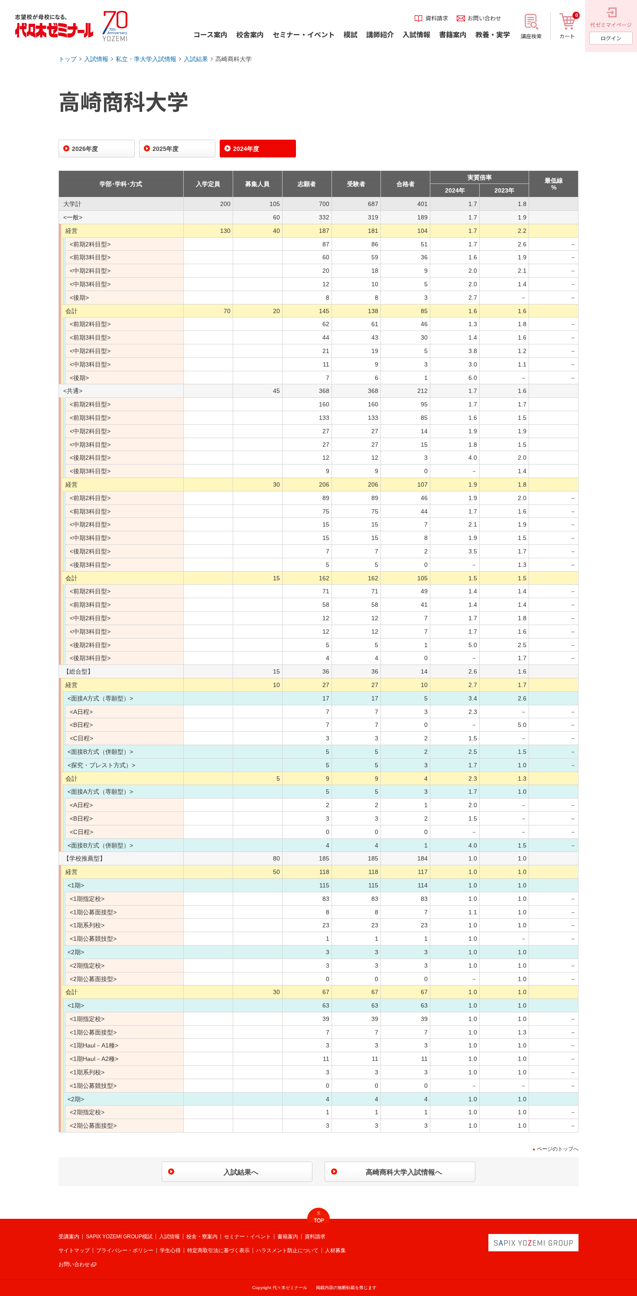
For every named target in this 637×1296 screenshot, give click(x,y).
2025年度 (166, 148)
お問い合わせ (74, 1264)
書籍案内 (287, 1237)
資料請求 (315, 1237)
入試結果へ (241, 1172)
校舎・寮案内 (202, 1237)
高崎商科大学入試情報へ (404, 1172)
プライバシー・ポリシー (124, 1250)
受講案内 (68, 1237)
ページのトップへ (557, 1149)
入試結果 (196, 59)
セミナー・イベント (247, 1237)
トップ (67, 59)
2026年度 (85, 148)
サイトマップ (74, 1250)
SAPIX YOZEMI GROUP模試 (119, 1237)
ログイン (611, 38)
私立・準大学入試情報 (146, 59)
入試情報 (96, 59)
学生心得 (170, 1250)
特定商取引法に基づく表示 (218, 1250)
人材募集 (335, 1250)
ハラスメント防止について (287, 1250)
